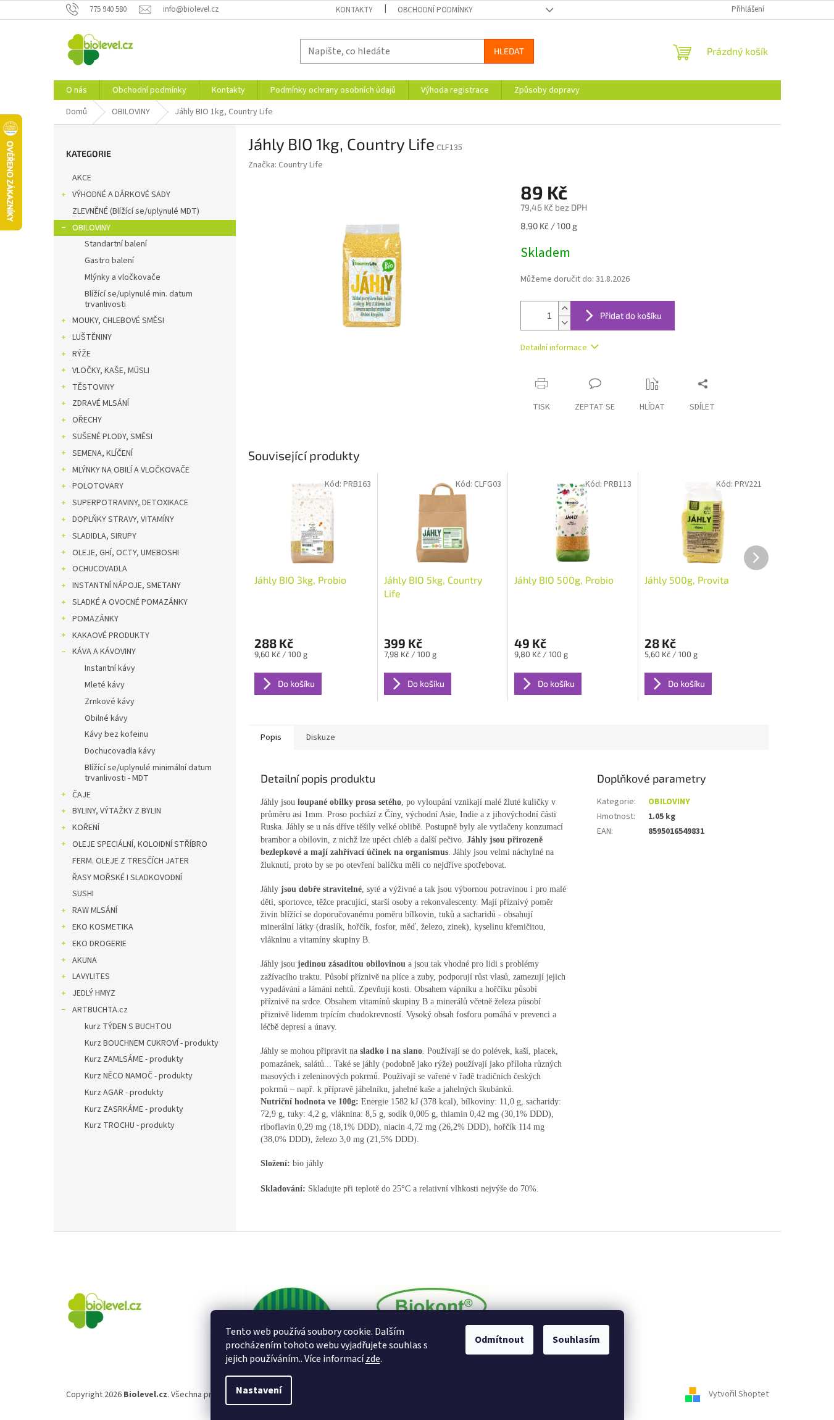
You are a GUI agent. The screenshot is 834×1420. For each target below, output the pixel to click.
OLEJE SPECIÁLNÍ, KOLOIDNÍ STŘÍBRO (139, 844)
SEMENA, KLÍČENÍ (102, 453)
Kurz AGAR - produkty (124, 1092)
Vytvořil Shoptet (739, 1394)
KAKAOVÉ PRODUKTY (110, 635)
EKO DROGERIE (99, 944)
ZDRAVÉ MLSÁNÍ (100, 403)
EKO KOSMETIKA (102, 927)
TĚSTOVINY (93, 387)
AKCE (81, 178)
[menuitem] (76, 90)
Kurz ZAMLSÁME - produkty (134, 1059)
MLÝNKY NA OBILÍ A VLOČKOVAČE (131, 470)
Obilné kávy (106, 718)
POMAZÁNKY (95, 619)
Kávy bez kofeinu (116, 734)
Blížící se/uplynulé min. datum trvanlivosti (139, 299)
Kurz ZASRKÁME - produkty (134, 1109)
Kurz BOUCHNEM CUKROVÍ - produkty (152, 1043)
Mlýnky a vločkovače (123, 277)
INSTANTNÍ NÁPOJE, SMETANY (126, 585)
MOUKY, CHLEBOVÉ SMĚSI (118, 320)
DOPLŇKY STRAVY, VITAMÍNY (123, 519)
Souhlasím (576, 1339)
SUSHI (83, 894)
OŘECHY (87, 420)
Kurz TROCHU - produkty (130, 1125)
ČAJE (81, 795)
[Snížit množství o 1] (564, 323)
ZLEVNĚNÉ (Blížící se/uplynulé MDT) (135, 211)
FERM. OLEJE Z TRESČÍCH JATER (130, 861)
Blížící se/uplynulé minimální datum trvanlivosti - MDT (148, 773)
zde (372, 1359)
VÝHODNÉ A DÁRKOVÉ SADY (121, 194)
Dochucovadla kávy (120, 751)
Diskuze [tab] (320, 737)
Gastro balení (109, 260)
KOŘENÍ (85, 827)
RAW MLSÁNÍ (94, 910)
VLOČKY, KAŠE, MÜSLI (110, 370)
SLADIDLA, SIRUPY (104, 536)
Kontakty (354, 9)
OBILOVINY (91, 228)
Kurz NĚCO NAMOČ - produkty (139, 1076)
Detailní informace (553, 348)
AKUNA (84, 960)
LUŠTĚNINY (92, 337)
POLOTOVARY (97, 486)
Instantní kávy (110, 668)
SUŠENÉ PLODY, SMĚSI (112, 437)
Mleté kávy (105, 685)
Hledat (509, 51)
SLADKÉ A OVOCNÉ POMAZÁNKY (130, 602)
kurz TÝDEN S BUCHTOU (128, 1026)
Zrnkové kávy (110, 701)
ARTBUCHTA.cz (100, 1010)
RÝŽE (81, 354)
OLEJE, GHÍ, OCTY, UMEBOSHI (125, 553)
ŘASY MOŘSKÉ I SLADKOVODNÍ (127, 878)
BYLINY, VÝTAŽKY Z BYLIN (116, 811)
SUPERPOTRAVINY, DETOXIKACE (130, 503)
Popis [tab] (271, 737)
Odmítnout (499, 1339)
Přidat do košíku (631, 315)
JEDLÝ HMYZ (93, 993)
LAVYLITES (91, 976)
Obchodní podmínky (435, 9)
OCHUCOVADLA (99, 569)
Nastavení (258, 1390)
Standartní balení (116, 244)
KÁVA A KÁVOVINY (104, 651)
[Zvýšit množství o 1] (564, 308)
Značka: (285, 165)
